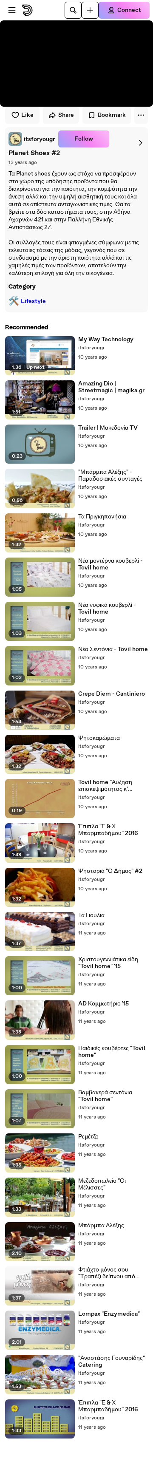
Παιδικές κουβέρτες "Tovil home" (111, 1052)
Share (66, 115)
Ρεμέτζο (88, 1136)
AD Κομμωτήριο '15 (103, 1003)
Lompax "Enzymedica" (109, 1314)
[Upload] (90, 10)
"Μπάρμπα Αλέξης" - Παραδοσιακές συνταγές (110, 475)
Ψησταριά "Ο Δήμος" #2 (110, 871)
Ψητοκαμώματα (99, 738)
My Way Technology (105, 339)
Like (27, 115)
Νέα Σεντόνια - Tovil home (113, 649)
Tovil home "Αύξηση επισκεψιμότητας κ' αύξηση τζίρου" (105, 786)
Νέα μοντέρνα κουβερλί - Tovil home (110, 564)
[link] (31, 139)
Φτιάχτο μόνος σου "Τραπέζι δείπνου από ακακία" (106, 1273)
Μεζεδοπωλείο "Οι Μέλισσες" (102, 1184)
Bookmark (112, 115)
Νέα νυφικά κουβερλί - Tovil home (107, 608)
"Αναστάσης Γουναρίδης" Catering (111, 1361)
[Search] (73, 10)
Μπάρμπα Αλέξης (101, 1225)
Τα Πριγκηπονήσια (102, 516)
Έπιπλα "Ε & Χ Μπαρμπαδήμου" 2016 (108, 830)
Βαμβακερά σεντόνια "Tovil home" (105, 1096)
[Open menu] (12, 10)
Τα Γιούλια (91, 915)
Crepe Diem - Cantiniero (111, 694)
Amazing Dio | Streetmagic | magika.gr (111, 387)
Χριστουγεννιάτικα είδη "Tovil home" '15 (108, 963)
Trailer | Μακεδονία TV (108, 428)
